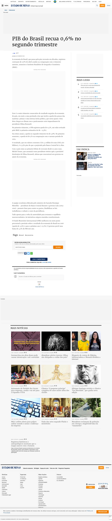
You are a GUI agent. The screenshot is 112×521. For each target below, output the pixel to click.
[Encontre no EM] (97, 5)
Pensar (40, 498)
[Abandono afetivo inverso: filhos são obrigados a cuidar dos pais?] (56, 341)
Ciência (40, 489)
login (44, 262)
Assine (102, 5)
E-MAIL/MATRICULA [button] (39, 286)
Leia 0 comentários (38, 259)
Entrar (108, 5)
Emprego (40, 484)
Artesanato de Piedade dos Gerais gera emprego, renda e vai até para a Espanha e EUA (25, 390)
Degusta (40, 493)
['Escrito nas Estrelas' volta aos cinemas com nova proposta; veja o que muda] (82, 166)
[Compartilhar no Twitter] (28, 253)
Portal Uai (22, 477)
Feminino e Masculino (43, 491)
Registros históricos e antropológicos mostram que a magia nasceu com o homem (23, 444)
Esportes (40, 496)
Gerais (3, 477)
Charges (40, 486)
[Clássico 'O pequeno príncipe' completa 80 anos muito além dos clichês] (56, 374)
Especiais (40, 480)
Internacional (37, 6)
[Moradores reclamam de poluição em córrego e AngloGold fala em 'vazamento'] (86, 407)
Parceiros (86, 1)
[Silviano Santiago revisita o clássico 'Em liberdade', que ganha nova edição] (86, 374)
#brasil (21, 235)
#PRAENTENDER (42, 482)
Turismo (40, 487)
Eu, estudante (60, 480)
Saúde (3, 487)
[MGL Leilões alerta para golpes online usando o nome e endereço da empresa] (25, 407)
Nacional (4, 482)
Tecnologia (41, 495)
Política (4, 478)
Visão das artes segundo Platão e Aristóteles (54, 423)
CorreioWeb (60, 477)
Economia (4, 480)
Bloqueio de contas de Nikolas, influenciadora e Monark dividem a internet (86, 357)
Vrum (21, 486)
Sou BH (94, 1)
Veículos (41, 1)
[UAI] (55, 1)
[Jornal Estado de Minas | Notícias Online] (20, 6)
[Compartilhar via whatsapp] (31, 253)
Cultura (4, 491)
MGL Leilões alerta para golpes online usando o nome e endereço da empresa (24, 424)
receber (58, 247)
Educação (4, 493)
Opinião (40, 478)
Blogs (21, 482)
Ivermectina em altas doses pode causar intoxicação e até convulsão (25, 356)
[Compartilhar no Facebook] (25, 253)
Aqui (21, 484)
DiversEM (4, 486)
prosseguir (102, 512)
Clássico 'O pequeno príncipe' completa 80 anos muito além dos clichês (55, 390)
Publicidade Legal (6, 495)
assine (49, 262)
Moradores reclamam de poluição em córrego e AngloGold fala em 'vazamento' (85, 424)
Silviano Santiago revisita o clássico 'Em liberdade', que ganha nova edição (86, 390)
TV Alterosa (77, 1)
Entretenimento (31, 1)
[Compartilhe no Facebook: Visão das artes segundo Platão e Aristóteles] (54, 419)
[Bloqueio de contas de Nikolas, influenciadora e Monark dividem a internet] (86, 341)
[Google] (39, 284)
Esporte (21, 1)
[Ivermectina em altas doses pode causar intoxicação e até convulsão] (25, 341)
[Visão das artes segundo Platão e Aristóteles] (56, 407)
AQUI (100, 1)
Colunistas (4, 489)
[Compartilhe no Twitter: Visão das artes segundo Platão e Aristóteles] (56, 419)
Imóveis (48, 1)
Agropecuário (41, 504)
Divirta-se (40, 507)
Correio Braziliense (61, 478)
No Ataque (41, 502)
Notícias (13, 1)
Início (6, 10)
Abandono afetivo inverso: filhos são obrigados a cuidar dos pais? (54, 356)
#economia (29, 235)
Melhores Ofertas (65, 1)
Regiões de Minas (42, 477)
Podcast (40, 500)
